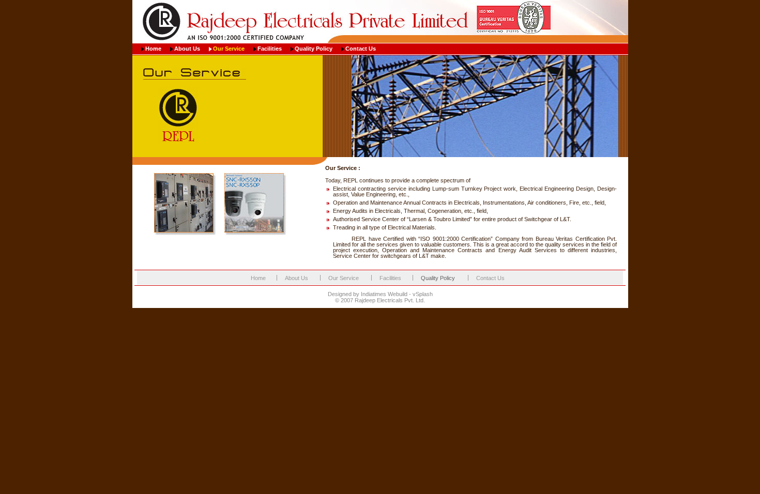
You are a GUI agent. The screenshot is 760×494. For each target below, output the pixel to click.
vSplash (423, 294)
